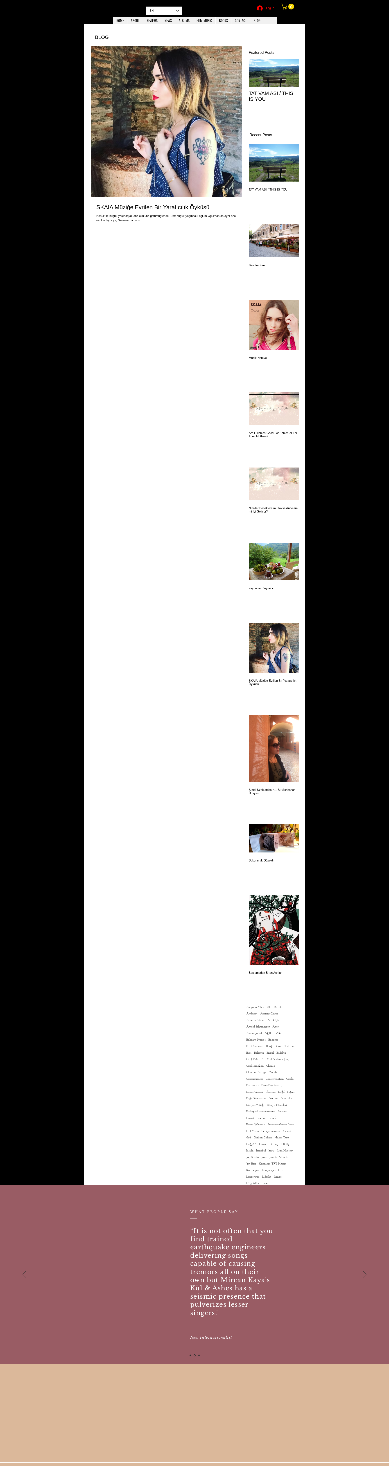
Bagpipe (273, 1039)
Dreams (273, 1098)
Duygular (286, 1098)
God (248, 1137)
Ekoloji (250, 1118)
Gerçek (287, 1131)
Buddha (281, 1053)
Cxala (290, 1079)
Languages (269, 1170)
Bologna (259, 1053)
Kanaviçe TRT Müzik (272, 1163)
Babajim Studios (256, 1039)
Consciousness (254, 1079)
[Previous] (24, 1274)
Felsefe (273, 1118)
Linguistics (252, 1183)
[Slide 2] (195, 1355)
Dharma (271, 1092)
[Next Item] (291, 73)
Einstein (282, 1111)
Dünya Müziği (255, 1105)
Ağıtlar (269, 1033)
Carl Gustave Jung (278, 1059)
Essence (261, 1118)
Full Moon (252, 1131)
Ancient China (269, 1013)
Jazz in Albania (279, 1157)
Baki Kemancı (254, 1046)
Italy (271, 1150)
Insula (249, 1150)
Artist (275, 1026)
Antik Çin (273, 1020)
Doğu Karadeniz (256, 1098)
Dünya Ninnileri (277, 1105)
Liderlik (266, 1176)
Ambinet (251, 1013)
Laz (280, 1170)
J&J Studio (252, 1157)
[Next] (364, 1274)
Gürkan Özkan (263, 1137)
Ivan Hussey (285, 1150)
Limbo (278, 1176)
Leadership (253, 1176)
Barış (269, 1046)
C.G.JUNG (252, 1059)
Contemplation (275, 1079)
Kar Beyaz (252, 1170)
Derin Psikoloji (254, 1092)
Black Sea (289, 1046)
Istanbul (261, 1150)
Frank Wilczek (255, 1124)
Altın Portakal (275, 1007)
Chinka (270, 1066)
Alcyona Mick (255, 1007)
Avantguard (254, 1033)
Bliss (248, 1053)
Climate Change (256, 1072)
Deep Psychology (271, 1085)
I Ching (273, 1144)
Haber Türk (282, 1137)
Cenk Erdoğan (255, 1066)
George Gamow (271, 1131)
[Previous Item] (256, 73)
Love (265, 1183)
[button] (288, 6)
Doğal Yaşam (286, 1092)
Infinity (285, 1144)
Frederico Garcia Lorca (281, 1124)
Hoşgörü (251, 1144)
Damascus (252, 1085)
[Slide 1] (190, 1355)
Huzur (263, 1144)
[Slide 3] (199, 1355)
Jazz (264, 1157)
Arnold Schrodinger (258, 1026)
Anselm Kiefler (255, 1020)
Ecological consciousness (260, 1111)
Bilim (278, 1046)
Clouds (273, 1072)
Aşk (278, 1033)
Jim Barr (251, 1163)
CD (262, 1059)
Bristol (270, 1053)
